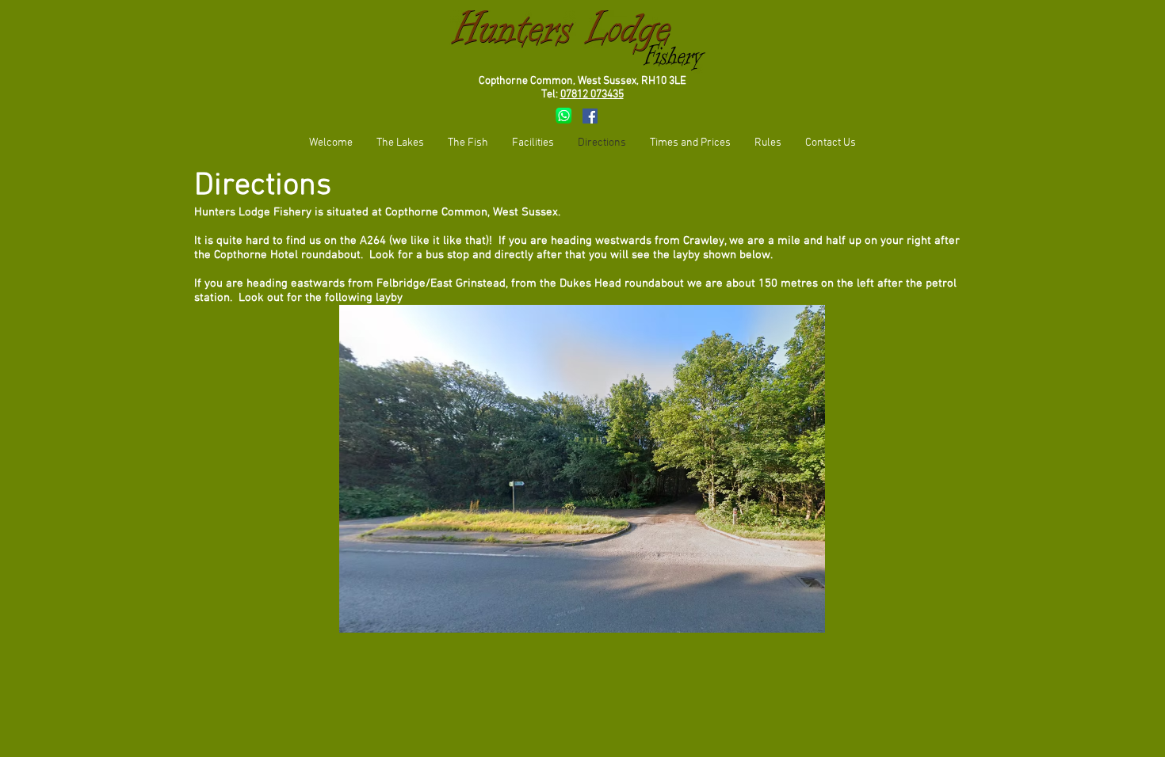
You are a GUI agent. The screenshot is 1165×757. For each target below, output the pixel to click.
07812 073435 (592, 94)
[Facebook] (590, 116)
